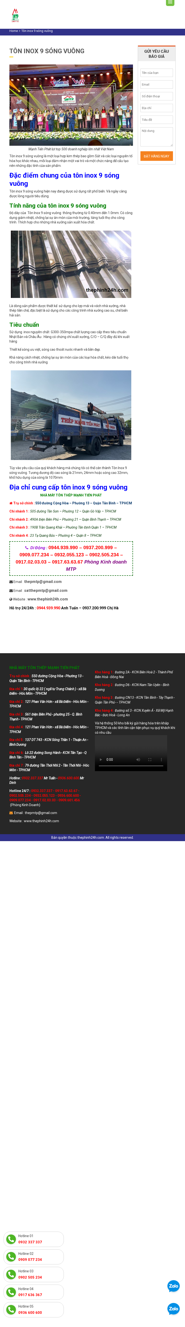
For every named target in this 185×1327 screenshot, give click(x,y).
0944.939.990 (48, 608)
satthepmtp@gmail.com (45, 590)
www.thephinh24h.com (47, 599)
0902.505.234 (20, 795)
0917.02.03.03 (44, 800)
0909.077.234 (20, 800)
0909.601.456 (69, 800)
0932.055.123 (44, 795)
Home (13, 31)
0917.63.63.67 (66, 791)
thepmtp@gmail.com (43, 581)
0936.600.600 (68, 795)
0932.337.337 (41, 791)
